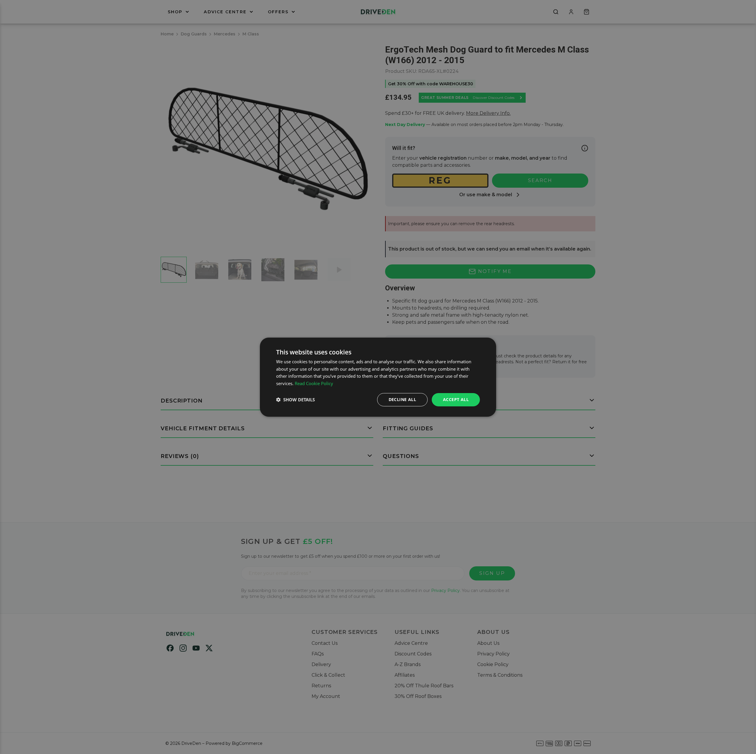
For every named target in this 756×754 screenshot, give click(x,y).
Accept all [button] (456, 399)
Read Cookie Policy (314, 383)
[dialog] (378, 376)
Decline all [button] (402, 399)
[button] (295, 399)
